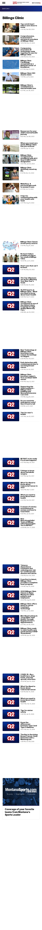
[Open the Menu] (4, 3)
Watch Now (36, 3)
